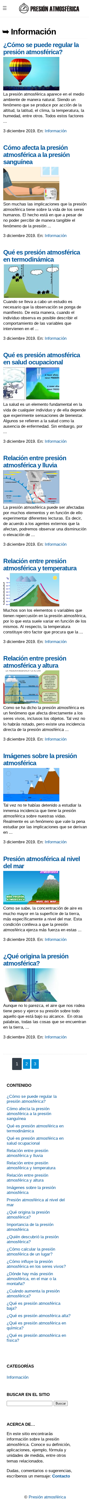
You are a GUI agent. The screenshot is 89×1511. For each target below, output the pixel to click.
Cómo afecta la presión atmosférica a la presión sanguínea (36, 154)
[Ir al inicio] (49, 12)
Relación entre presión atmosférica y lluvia (34, 462)
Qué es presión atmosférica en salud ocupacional (41, 359)
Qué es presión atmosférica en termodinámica (41, 256)
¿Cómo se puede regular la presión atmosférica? (41, 48)
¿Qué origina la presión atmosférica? (35, 960)
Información (56, 131)
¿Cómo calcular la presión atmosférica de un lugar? (31, 1251)
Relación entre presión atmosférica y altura (34, 662)
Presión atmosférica (47, 1497)
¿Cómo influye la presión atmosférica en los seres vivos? (36, 1264)
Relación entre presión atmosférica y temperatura (39, 565)
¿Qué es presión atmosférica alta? (38, 1315)
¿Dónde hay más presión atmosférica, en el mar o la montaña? (31, 1279)
